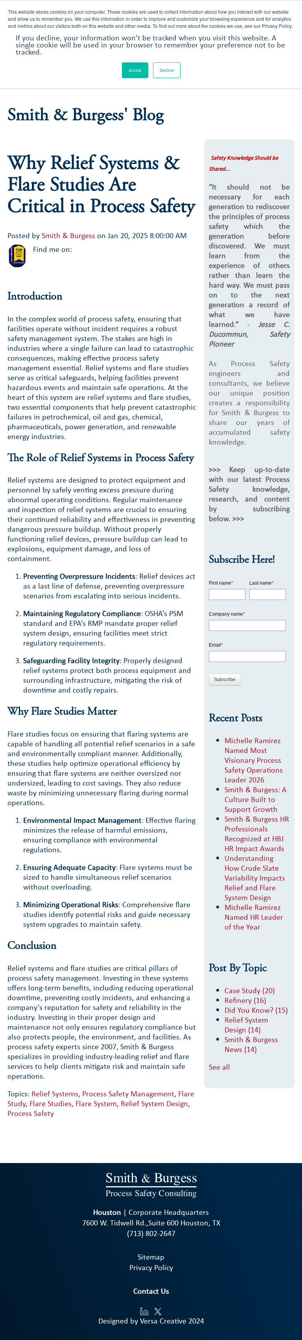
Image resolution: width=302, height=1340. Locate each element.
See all (219, 1066)
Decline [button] (167, 70)
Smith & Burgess (68, 235)
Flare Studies (50, 1103)
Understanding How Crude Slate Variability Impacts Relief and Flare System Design (255, 877)
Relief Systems (54, 1093)
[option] (101, 1131)
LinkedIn (78, 249)
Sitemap (151, 1256)
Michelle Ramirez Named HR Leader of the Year (254, 917)
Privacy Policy (151, 1267)
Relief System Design (154, 1103)
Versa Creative (163, 1320)
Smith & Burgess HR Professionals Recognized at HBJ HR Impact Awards (257, 833)
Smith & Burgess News (251, 1044)
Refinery (245, 1000)
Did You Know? (256, 1010)
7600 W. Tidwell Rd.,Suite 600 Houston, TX (151, 1222)
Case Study (250, 990)
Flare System (96, 1103)
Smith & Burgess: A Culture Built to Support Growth (256, 799)
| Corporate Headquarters (151, 1212)
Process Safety (30, 1113)
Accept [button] (135, 70)
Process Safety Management (128, 1093)
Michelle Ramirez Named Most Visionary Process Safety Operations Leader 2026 (254, 760)
